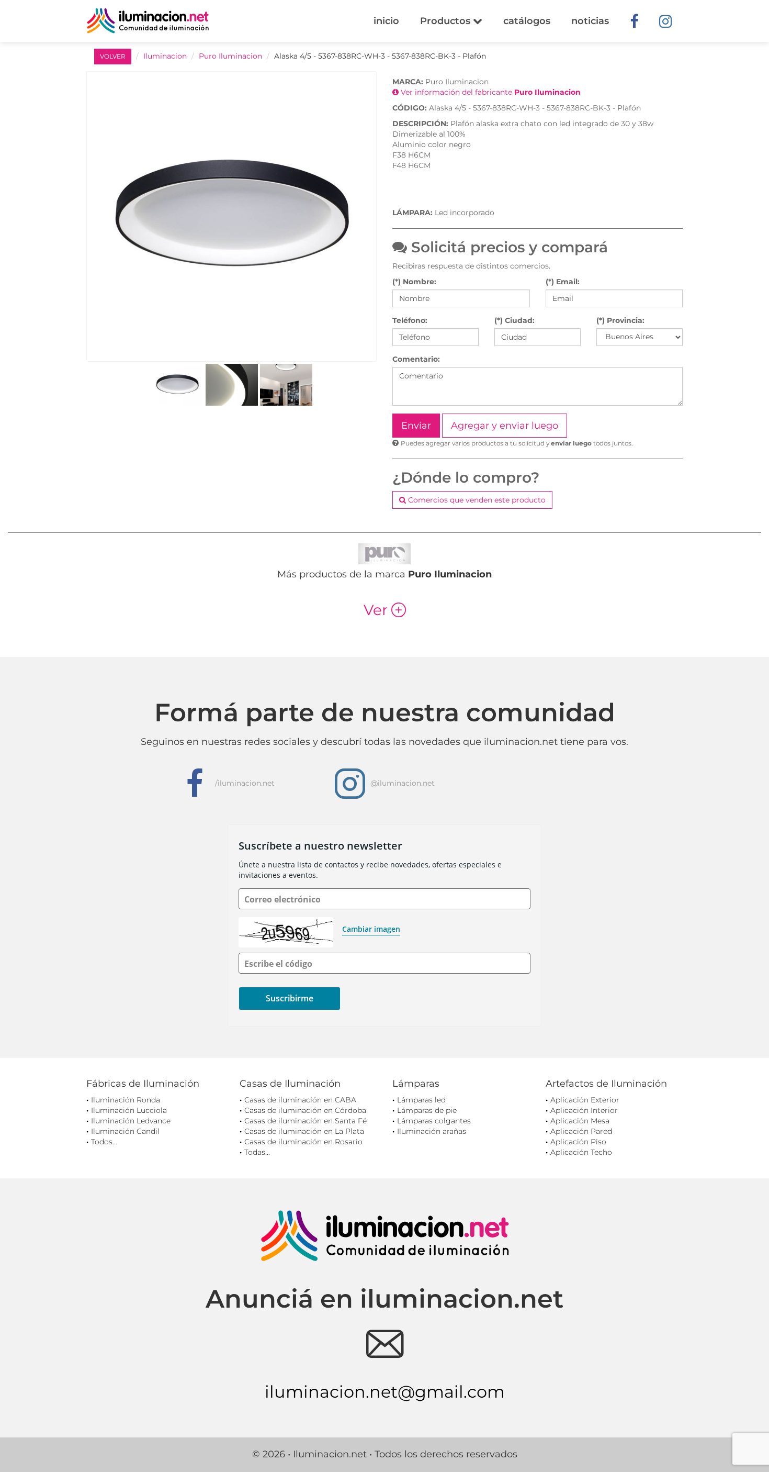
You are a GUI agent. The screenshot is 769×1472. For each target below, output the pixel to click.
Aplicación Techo (581, 1152)
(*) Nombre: (414, 281)
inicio (386, 21)
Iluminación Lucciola (129, 1110)
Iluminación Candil (125, 1131)
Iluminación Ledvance (131, 1120)
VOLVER (113, 56)
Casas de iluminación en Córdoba (305, 1110)
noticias (590, 21)
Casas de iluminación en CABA (300, 1100)
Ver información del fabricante (490, 92)
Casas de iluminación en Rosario (303, 1141)
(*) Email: (563, 281)
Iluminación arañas (431, 1131)
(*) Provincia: (620, 320)
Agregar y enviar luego (504, 425)
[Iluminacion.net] (147, 20)
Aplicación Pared (581, 1131)
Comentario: (416, 359)
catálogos (526, 21)
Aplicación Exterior (584, 1100)
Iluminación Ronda (125, 1100)
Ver (385, 610)
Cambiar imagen (371, 929)
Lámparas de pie (427, 1110)
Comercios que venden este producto (476, 500)
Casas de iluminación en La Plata (304, 1131)
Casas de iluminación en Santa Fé (305, 1120)
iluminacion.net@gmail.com (385, 1391)
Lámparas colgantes (434, 1120)
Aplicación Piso (578, 1141)
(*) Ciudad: (514, 320)
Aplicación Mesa (579, 1120)
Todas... (257, 1152)
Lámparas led (421, 1100)
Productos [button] (446, 21)
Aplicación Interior (584, 1110)
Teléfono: (409, 320)
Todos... (104, 1141)
